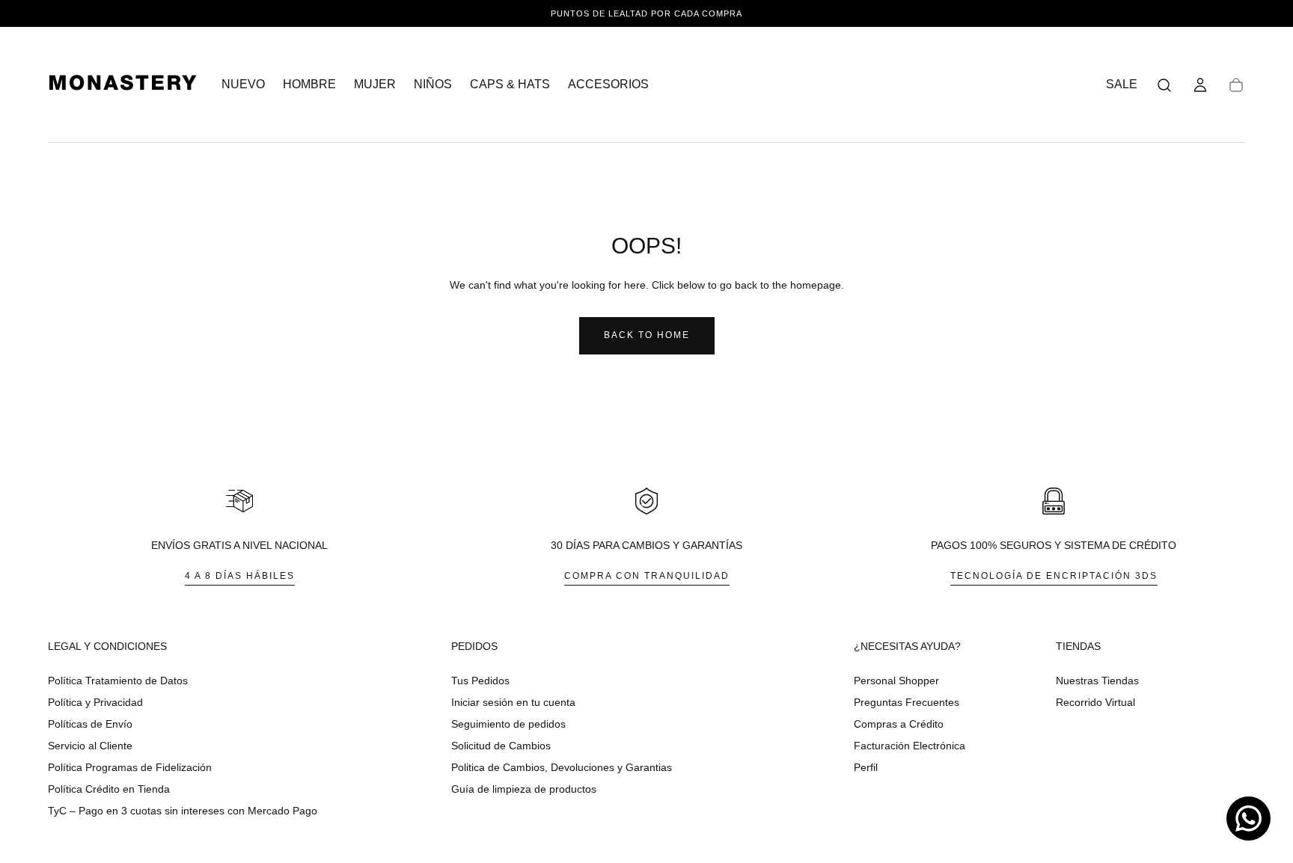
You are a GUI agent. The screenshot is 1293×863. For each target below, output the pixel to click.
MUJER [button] (375, 84)
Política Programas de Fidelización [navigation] (130, 767)
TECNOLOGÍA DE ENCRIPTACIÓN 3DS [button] (1054, 576)
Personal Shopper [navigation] (896, 681)
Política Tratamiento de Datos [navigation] (118, 681)
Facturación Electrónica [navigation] (909, 746)
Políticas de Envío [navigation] (90, 724)
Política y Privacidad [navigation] (95, 702)
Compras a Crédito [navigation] (899, 724)
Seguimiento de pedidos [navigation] (508, 724)
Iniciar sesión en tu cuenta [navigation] (513, 702)
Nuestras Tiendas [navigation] (1097, 681)
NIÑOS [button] (433, 84)
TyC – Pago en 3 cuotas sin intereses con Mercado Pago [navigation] (182, 811)
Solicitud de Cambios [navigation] (501, 746)
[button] (1164, 85)
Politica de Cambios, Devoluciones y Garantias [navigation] (561, 767)
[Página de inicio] (123, 85)
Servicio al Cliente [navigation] (90, 746)
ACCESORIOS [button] (608, 84)
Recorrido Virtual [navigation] (1095, 702)
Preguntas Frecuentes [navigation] (906, 702)
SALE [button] (1121, 84)
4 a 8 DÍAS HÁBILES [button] (240, 576)
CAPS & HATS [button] (510, 84)
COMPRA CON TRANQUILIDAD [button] (647, 576)
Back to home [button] (647, 335)
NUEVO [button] (243, 84)
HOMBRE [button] (309, 84)
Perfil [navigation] (866, 767)
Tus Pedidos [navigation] (480, 681)
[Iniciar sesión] (1200, 85)
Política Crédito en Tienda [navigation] (109, 789)
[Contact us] (1248, 818)
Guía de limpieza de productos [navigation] (523, 789)
